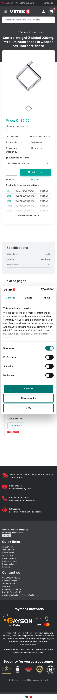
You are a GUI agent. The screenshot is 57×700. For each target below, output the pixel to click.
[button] (50, 669)
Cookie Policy (8, 552)
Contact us (11, 572)
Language (48, 3)
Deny (28, 407)
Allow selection (28, 398)
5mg (9, 201)
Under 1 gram (38, 32)
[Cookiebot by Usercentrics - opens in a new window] (41, 290)
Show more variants (28, 215)
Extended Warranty (19, 158)
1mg (9, 191)
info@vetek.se (15, 595)
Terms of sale (8, 550)
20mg (9, 211)
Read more (16, 425)
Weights (24, 32)
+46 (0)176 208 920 (24, 3)
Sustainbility (8, 555)
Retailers (6, 567)
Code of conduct (9, 561)
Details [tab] (28, 297)
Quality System (9, 558)
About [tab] (47, 297)
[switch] (49, 357)
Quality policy (8, 564)
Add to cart (37, 172)
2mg (9, 196)
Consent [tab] (10, 297)
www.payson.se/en (28, 644)
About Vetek (7, 547)
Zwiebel (35, 179)
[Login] (43, 11)
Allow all (28, 388)
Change (6, 536)
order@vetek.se (30, 595)
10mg (9, 206)
